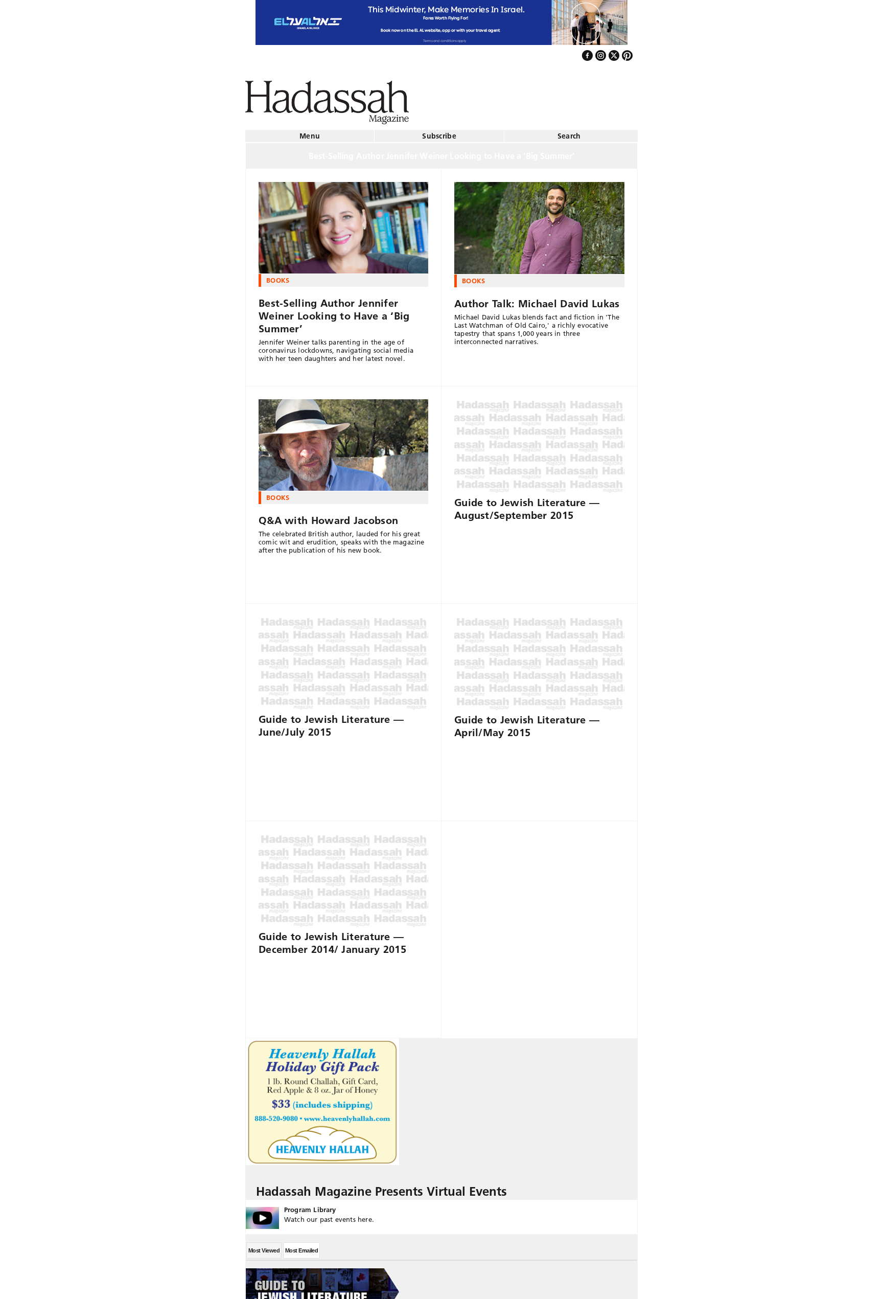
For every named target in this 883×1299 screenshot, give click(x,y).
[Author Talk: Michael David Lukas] (539, 224)
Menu (309, 131)
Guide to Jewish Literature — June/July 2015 (331, 721)
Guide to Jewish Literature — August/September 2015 (526, 504)
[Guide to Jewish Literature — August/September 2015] (539, 442)
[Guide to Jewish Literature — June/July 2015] (343, 659)
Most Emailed (301, 1246)
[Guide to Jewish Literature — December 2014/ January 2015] (343, 877)
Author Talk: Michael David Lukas (537, 299)
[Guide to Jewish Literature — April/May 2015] (539, 659)
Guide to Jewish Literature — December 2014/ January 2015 (332, 938)
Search (569, 131)
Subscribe (439, 131)
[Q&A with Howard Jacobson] (343, 441)
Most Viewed (264, 1246)
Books (278, 276)
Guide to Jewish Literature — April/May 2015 (526, 722)
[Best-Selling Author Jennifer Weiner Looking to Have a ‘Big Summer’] (343, 224)
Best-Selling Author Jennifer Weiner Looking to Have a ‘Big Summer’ (334, 312)
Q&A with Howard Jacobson (328, 516)
